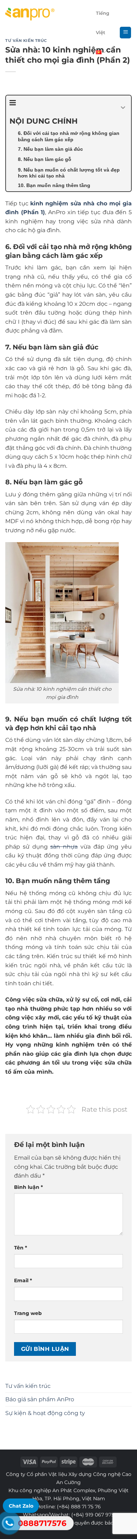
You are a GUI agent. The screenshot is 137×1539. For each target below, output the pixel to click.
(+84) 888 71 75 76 (79, 1506)
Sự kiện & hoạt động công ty (45, 1413)
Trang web (28, 1313)
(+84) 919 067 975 (92, 1515)
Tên (20, 1248)
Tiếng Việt (102, 23)
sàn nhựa (64, 846)
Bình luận (28, 1187)
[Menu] (125, 32)
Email (23, 1280)
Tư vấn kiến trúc (28, 1386)
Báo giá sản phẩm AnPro (39, 1399)
